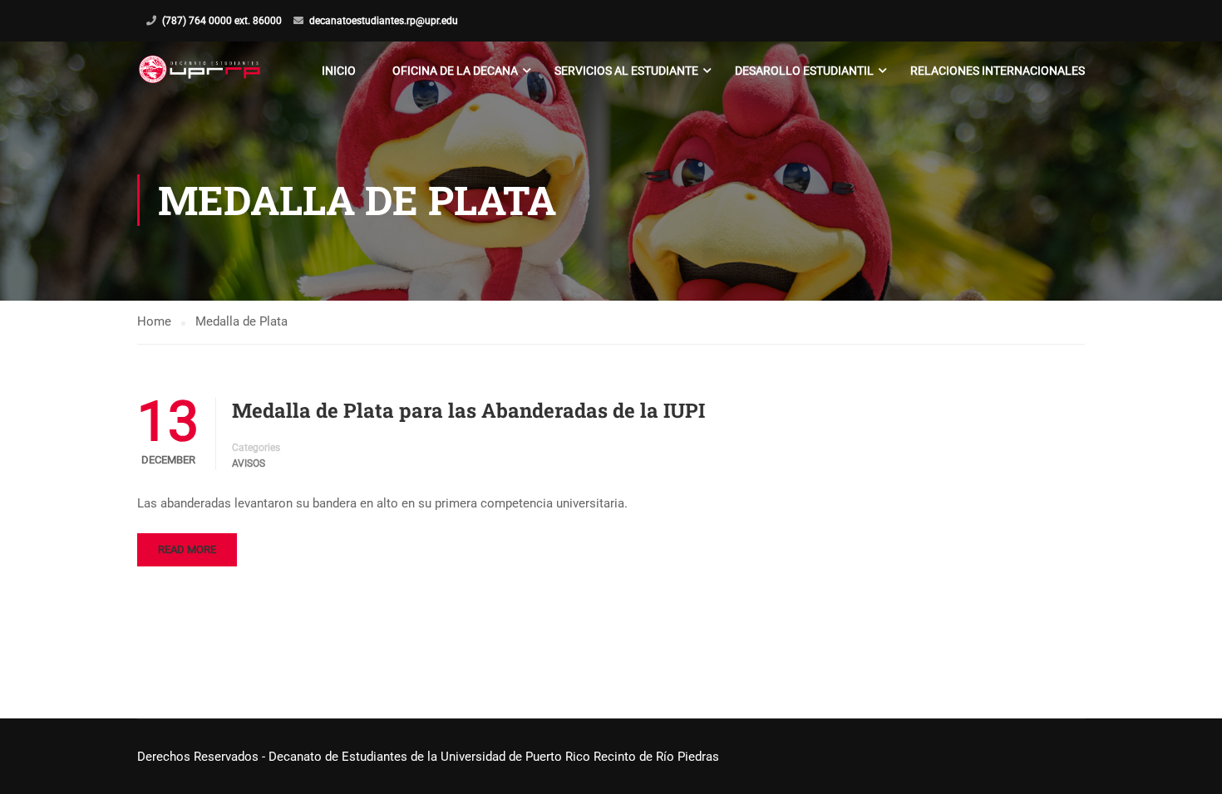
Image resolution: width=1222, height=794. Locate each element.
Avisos (248, 463)
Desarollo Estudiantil (804, 70)
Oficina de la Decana (455, 70)
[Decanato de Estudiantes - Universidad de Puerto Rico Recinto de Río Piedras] (201, 71)
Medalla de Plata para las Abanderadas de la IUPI (468, 410)
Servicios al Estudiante (626, 70)
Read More (187, 549)
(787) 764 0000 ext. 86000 (222, 21)
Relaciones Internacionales (997, 70)
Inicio (339, 70)
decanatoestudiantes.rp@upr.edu (383, 21)
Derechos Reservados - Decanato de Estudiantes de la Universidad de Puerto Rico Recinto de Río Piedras (428, 756)
